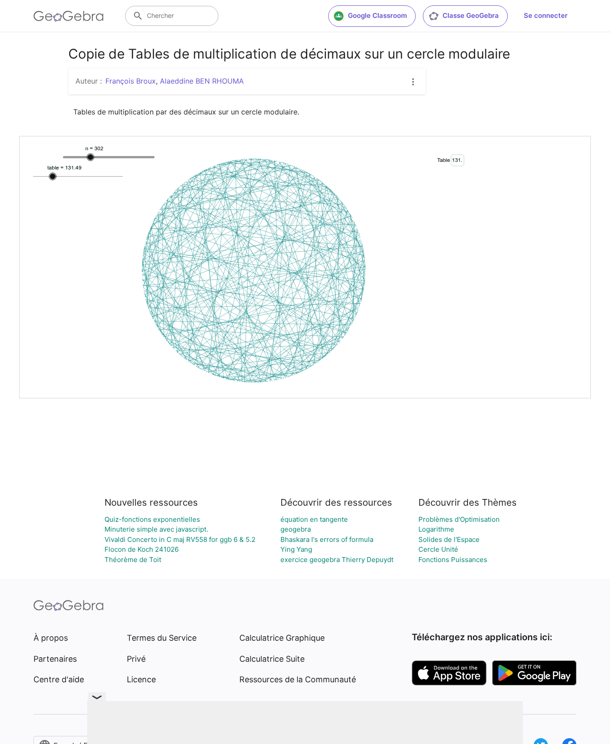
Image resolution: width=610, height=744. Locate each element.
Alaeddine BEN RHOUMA (202, 80)
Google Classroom (377, 15)
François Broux (130, 80)
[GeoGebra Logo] (68, 16)
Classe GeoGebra (471, 15)
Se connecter (546, 15)
